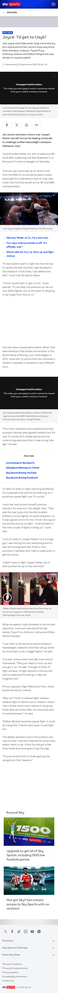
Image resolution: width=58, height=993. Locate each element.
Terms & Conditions (12, 964)
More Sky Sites (11, 954)
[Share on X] (16, 125)
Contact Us (8, 981)
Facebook (12, 931)
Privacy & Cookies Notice (15, 968)
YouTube (32, 931)
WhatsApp (39, 931)
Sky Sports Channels (15, 947)
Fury (9, 242)
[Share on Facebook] (6, 125)
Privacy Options (10, 972)
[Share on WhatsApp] (26, 125)
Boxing (12, 12)
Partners (7, 940)
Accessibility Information (14, 976)
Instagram (25, 931)
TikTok (19, 931)
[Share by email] (36, 125)
